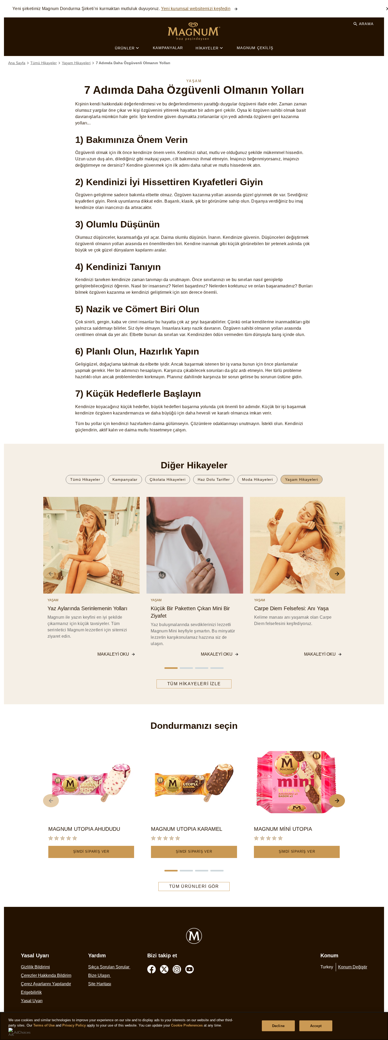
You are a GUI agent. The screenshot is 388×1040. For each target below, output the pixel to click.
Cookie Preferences (187, 1025)
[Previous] (51, 573)
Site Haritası (99, 984)
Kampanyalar (168, 48)
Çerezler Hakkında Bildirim (46, 975)
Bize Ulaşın (99, 975)
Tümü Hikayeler (85, 479)
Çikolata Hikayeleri (168, 479)
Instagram (177, 969)
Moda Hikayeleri (257, 479)
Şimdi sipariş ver (91, 852)
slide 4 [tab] (217, 668)
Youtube (189, 969)
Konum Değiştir (352, 967)
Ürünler (125, 48)
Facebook (151, 969)
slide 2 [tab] (186, 668)
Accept (315, 1026)
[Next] (337, 573)
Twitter (164, 969)
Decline (278, 1026)
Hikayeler (207, 48)
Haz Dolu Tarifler (214, 479)
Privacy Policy (74, 1025)
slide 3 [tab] (201, 668)
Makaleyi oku (113, 654)
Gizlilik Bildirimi (35, 967)
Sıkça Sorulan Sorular (109, 967)
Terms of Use (44, 1025)
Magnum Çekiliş (255, 48)
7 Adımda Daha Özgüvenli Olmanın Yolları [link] (133, 63)
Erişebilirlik (31, 992)
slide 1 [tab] (171, 668)
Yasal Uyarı (31, 1001)
